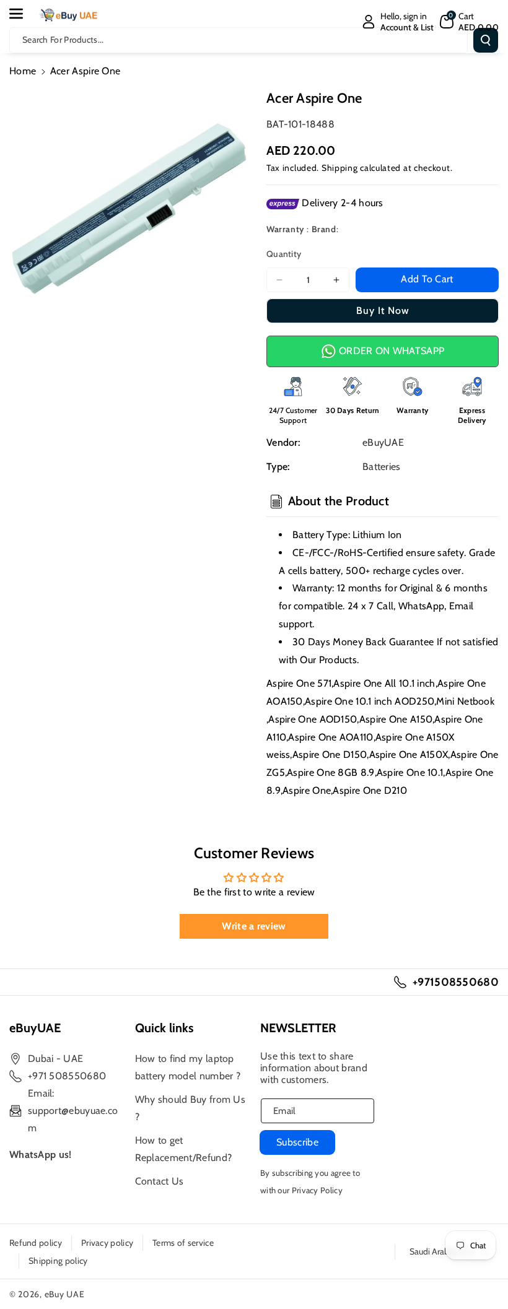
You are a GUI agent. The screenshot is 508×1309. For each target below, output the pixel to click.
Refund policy (35, 1242)
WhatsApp (421, 606)
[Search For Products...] (485, 40)
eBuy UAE (65, 1294)
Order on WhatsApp (390, 351)
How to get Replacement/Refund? (183, 1148)
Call (385, 606)
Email (461, 606)
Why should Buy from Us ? (190, 1108)
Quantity (283, 253)
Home (22, 71)
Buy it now (382, 310)
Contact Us (159, 1181)
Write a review (254, 926)
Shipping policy (58, 1260)
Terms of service (183, 1242)
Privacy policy (107, 1242)
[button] (23, 14)
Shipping (340, 167)
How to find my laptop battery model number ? (188, 1067)
